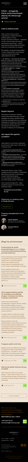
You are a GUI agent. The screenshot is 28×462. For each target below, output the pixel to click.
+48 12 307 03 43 (7, 421)
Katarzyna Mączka (14, 227)
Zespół (6, 438)
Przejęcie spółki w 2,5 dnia (14, 351)
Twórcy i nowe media (10, 21)
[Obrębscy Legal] (6, 3)
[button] (2, 459)
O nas (2, 438)
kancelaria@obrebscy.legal (10, 423)
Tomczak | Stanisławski (14, 458)
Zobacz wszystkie (14, 395)
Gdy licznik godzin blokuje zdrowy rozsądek (14, 375)
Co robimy (11, 438)
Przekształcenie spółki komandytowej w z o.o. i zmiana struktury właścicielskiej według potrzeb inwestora (14, 266)
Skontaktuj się (7, 206)
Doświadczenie (5, 440)
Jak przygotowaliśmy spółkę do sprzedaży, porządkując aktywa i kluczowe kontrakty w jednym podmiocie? (14, 314)
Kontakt (12, 440)
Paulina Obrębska (14, 220)
